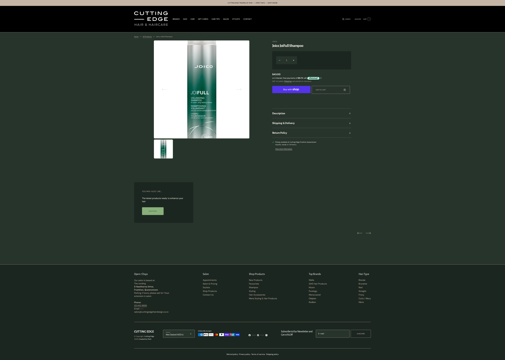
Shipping (288, 81)
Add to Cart (321, 90)
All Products (147, 37)
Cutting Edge (149, 336)
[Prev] (359, 233)
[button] (346, 19)
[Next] (368, 233)
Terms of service (258, 354)
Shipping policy (272, 354)
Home (136, 37)
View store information (283, 149)
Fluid (149, 339)
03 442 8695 (140, 305)
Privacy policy (244, 354)
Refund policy (232, 354)
